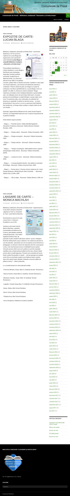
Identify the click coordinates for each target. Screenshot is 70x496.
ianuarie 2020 (53, 318)
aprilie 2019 (52, 345)
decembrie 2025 (53, 107)
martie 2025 (52, 135)
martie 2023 (52, 209)
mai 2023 (51, 203)
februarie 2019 (53, 352)
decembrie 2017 (53, 395)
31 (53, 72)
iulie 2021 (51, 268)
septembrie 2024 (53, 153)
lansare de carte (53, 430)
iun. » (65, 75)
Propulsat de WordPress (8, 494)
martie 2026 (52, 98)
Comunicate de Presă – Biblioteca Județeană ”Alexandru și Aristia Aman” (29, 15)
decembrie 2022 (53, 219)
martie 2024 (52, 172)
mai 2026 (51, 92)
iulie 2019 (51, 336)
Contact (66, 19)
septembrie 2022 (53, 228)
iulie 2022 (51, 234)
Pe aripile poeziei (53, 433)
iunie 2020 (52, 302)
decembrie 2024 (53, 144)
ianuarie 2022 (53, 253)
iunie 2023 (52, 200)
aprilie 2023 (52, 206)
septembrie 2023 (53, 191)
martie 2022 (52, 246)
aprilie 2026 (52, 95)
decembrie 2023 (53, 181)
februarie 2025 (53, 138)
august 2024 (52, 157)
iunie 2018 (52, 376)
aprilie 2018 (52, 383)
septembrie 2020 (53, 293)
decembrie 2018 (53, 358)
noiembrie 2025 (53, 110)
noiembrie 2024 (53, 147)
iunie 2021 (52, 271)
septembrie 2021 (53, 262)
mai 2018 (51, 380)
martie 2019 (52, 349)
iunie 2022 (52, 237)
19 (58, 67)
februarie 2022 (53, 249)
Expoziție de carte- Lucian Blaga (18, 38)
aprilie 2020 (52, 308)
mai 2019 (51, 342)
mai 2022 (51, 240)
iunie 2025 (52, 126)
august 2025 (52, 119)
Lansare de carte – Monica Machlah (18, 198)
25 (56, 70)
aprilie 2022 (52, 243)
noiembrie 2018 (53, 361)
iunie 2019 (52, 339)
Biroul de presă (58, 19)
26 (58, 70)
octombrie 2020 (53, 290)
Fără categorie (7, 33)
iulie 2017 (51, 411)
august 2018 (52, 370)
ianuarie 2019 (53, 355)
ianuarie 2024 (53, 178)
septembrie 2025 (53, 116)
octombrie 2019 (53, 327)
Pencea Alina (16, 43)
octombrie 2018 (53, 364)
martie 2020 (52, 311)
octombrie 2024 (53, 150)
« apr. (51, 75)
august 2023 (52, 194)
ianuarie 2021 (53, 287)
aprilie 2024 (52, 169)
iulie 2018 (51, 373)
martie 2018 (52, 386)
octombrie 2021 (53, 259)
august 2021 (52, 265)
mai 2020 (51, 305)
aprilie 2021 (52, 277)
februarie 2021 (53, 284)
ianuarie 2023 (53, 215)
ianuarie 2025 (53, 141)
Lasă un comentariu (28, 43)
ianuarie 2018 (53, 392)
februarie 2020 (53, 315)
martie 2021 (52, 280)
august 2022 (52, 231)
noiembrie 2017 (53, 398)
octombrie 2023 (53, 188)
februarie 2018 (53, 389)
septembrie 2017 (53, 404)
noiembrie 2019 (53, 324)
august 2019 (52, 333)
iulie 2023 (51, 197)
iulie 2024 (51, 160)
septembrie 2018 (53, 367)
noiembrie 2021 (53, 256)
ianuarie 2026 (53, 104)
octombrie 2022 (53, 225)
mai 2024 (51, 166)
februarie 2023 (53, 212)
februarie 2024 (53, 175)
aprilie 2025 (52, 132)
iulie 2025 (51, 123)
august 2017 (52, 407)
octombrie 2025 (53, 113)
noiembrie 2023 (53, 184)
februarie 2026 (53, 101)
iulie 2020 (51, 299)
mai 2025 (51, 129)
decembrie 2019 (53, 321)
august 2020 (52, 296)
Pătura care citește (54, 427)
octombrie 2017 (53, 401)
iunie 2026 (52, 88)
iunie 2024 (52, 163)
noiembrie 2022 (53, 222)
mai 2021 (51, 274)
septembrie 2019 (53, 330)
